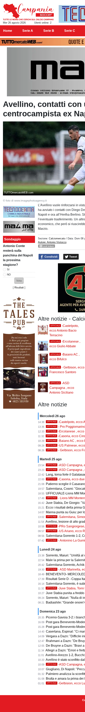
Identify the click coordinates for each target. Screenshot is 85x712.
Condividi (51, 256)
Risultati (19, 287)
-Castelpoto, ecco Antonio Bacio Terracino (64, 330)
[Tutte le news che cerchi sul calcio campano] (28, 12)
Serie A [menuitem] (27, 30)
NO (9, 274)
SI (8, 269)
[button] (19, 281)
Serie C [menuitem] (69, 30)
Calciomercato (57, 238)
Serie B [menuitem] (48, 30)
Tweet (72, 256)
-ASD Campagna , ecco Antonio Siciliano (61, 387)
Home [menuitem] (7, 30)
